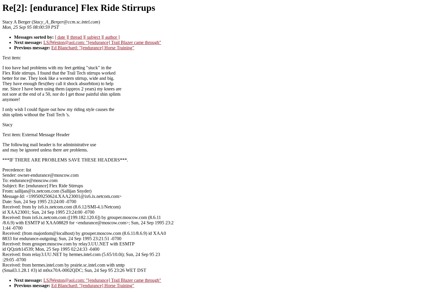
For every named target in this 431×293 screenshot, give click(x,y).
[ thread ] (76, 37)
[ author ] (111, 37)
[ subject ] (93, 37)
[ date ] (61, 37)
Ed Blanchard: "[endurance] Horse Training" (92, 47)
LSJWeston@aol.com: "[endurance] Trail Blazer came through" (102, 42)
